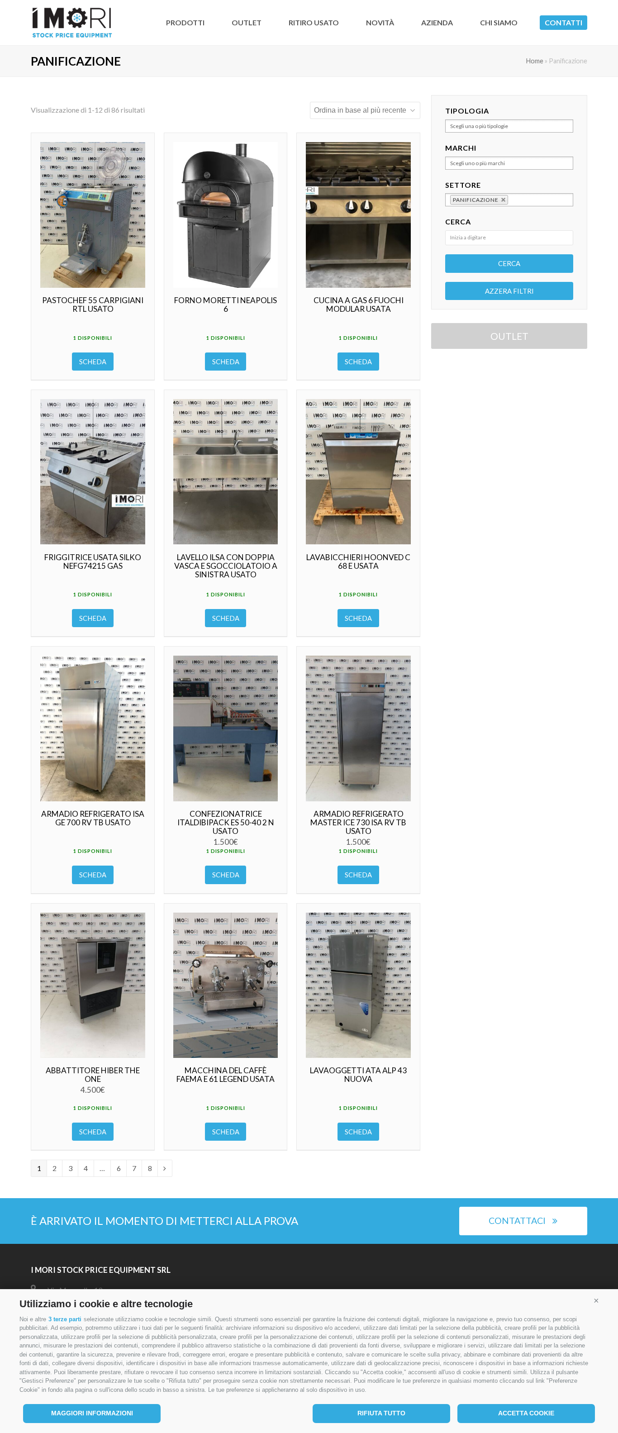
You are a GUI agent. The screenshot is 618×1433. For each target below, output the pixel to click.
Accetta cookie (526, 1413)
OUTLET (509, 336)
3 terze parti (64, 1319)
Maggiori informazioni (92, 1413)
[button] (596, 1300)
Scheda (92, 361)
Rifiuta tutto (381, 1413)
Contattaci (517, 1220)
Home (534, 61)
